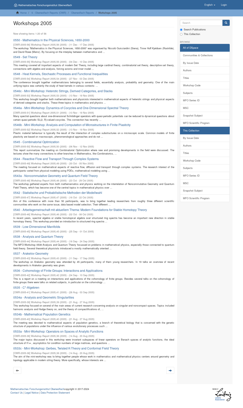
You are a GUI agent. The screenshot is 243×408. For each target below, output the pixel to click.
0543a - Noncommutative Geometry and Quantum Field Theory (55, 175)
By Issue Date (191, 63)
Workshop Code (191, 85)
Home (23, 12)
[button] (210, 5)
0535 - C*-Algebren (26, 287)
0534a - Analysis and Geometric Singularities (43, 297)
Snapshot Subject (193, 115)
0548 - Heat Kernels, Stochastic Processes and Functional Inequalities (60, 74)
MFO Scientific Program (196, 123)
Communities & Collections (198, 55)
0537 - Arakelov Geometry (30, 253)
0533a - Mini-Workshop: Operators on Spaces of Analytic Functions (58, 331)
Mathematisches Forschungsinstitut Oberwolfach (37, 389)
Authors (187, 70)
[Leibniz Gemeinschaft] (222, 394)
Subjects (188, 93)
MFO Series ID (191, 100)
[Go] (226, 23)
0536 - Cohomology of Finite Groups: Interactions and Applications (58, 270)
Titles (186, 78)
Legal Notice (32, 392)
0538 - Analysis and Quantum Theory (38, 236)
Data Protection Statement (55, 392)
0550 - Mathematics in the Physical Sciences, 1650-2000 (51, 40)
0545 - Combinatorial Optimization (36, 142)
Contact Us (16, 392)
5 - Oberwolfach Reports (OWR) (49, 12)
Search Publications (195, 29)
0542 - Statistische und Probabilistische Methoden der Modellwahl (57, 192)
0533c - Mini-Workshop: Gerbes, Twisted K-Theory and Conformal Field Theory (66, 348)
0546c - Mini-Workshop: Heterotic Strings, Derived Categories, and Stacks (63, 91)
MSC (186, 108)
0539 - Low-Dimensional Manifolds (36, 226)
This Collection (192, 34)
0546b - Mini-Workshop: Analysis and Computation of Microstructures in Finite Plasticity (72, 125)
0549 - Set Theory (25, 57)
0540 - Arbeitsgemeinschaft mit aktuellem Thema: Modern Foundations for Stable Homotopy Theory (80, 210)
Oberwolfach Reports (82, 12)
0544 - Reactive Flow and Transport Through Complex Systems (56, 159)
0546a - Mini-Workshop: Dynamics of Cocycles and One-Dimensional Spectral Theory (71, 108)
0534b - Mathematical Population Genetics (41, 314)
